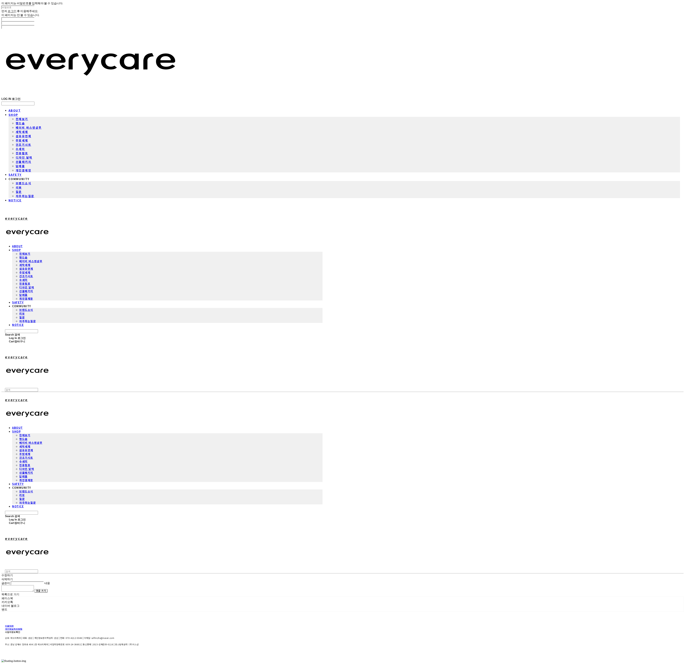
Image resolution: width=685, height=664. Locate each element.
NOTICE (15, 200)
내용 (47, 583)
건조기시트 (23, 144)
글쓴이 (5, 583)
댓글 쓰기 (41, 591)
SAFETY (15, 174)
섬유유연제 (23, 136)
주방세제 (22, 140)
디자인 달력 (24, 157)
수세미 (20, 149)
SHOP (13, 115)
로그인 (12, 11)
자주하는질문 (25, 196)
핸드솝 (20, 123)
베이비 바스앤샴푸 (29, 127)
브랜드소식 (23, 183)
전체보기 (22, 119)
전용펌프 (22, 153)
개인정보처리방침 (13, 629)
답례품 (20, 166)
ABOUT (15, 110)
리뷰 (19, 187)
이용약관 (9, 626)
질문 (19, 192)
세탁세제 (22, 132)
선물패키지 (23, 162)
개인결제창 (23, 170)
